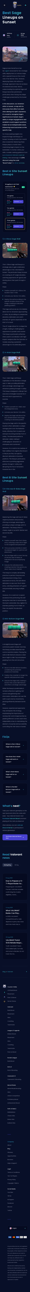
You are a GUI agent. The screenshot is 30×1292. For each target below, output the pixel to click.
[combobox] (18, 1228)
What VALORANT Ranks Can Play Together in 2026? (13, 911)
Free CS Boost (12, 997)
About (9, 1145)
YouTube (10, 1192)
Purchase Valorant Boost (11, 818)
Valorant (10, 972)
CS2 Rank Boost (12, 990)
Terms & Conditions (14, 1172)
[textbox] (18, 1228)
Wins (9, 1017)
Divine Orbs (11, 1119)
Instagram (11, 1199)
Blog (3, 972)
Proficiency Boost (13, 1099)
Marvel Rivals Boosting (14, 1088)
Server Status (12, 1001)
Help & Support (12, 1163)
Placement (11, 994)
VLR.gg (16, 865)
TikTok (9, 1196)
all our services (19, 163)
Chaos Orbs (11, 1116)
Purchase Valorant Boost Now (14, 837)
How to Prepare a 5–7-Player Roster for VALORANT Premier (14, 882)
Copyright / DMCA (13, 1183)
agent (7, 71)
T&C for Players (12, 1176)
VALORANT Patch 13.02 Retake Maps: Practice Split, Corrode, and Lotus (14, 941)
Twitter (10, 1210)
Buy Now (18, 201)
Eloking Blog (7, 865)
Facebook (11, 1203)
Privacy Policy (12, 1179)
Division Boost (12, 1034)
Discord (10, 1207)
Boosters (10, 1159)
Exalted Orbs (11, 1123)
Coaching (11, 1021)
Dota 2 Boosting (12, 1070)
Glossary (10, 1152)
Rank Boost (11, 1010)
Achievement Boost (14, 1103)
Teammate (11, 1025)
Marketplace (11, 1112)
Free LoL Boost (12, 1052)
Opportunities (12, 1156)
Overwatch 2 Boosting (14, 1079)
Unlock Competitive (14, 1096)
